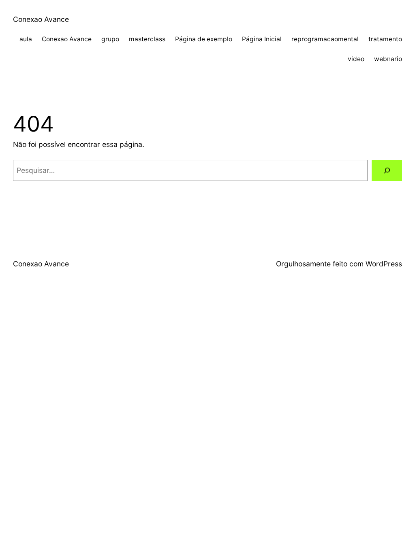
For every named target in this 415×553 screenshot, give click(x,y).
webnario (388, 59)
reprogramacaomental (325, 39)
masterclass (147, 39)
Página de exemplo (203, 39)
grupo (110, 39)
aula (25, 39)
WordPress (384, 263)
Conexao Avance (41, 19)
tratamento (385, 39)
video (356, 59)
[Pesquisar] (387, 170)
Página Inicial (262, 39)
